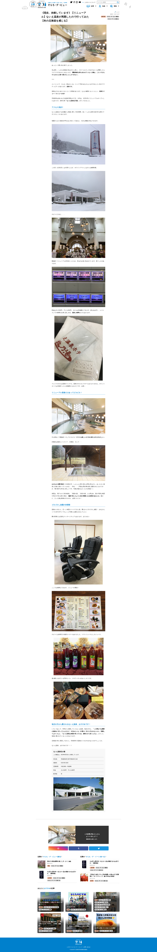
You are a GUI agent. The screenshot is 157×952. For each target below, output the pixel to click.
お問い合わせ (86, 947)
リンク (80, 947)
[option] (78, 793)
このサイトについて (72, 947)
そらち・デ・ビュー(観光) (113, 16)
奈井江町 (103, 16)
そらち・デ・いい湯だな (113, 19)
